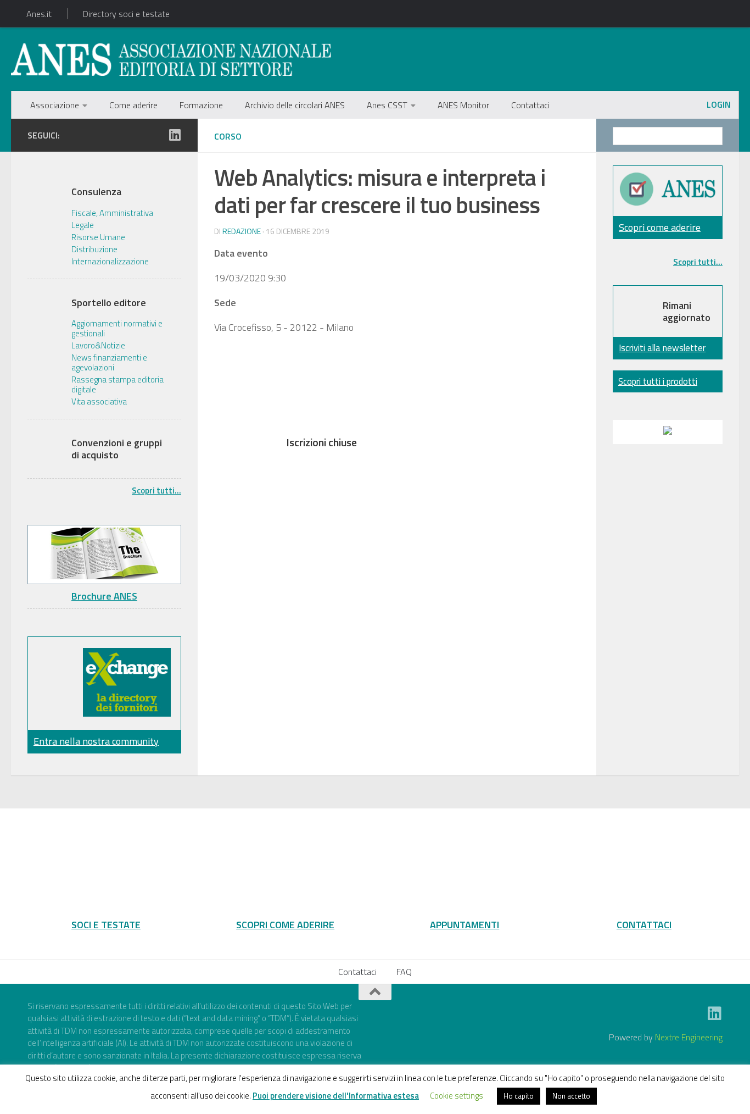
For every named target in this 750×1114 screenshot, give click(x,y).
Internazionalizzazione (110, 262)
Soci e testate (106, 924)
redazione (241, 231)
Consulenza (96, 192)
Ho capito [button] (518, 1095)
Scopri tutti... (156, 490)
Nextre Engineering (689, 1037)
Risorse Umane (98, 237)
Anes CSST (387, 105)
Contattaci (530, 105)
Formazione (201, 105)
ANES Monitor (463, 105)
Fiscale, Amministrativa (112, 213)
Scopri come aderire (660, 227)
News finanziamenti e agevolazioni (109, 363)
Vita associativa (99, 402)
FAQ (404, 971)
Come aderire (133, 105)
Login (719, 104)
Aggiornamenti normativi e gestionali (117, 329)
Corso (228, 136)
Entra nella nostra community (96, 741)
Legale (82, 225)
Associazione (54, 105)
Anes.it (39, 13)
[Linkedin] (174, 134)
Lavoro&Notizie (98, 346)
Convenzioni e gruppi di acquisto (116, 449)
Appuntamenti (464, 924)
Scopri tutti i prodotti (657, 381)
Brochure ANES (104, 596)
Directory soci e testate (126, 13)
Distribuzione (94, 249)
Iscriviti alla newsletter (662, 347)
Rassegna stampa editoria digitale (117, 385)
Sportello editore (108, 303)
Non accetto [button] (571, 1095)
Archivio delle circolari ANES (295, 105)
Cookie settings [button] (456, 1095)
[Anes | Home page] (171, 59)
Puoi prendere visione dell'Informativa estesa (336, 1095)
